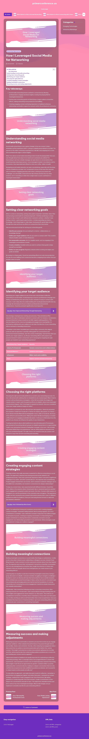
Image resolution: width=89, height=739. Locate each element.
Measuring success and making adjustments (19, 84)
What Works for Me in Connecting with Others (43, 14)
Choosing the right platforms (15, 78)
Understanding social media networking (18, 73)
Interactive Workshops (70, 29)
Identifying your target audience (16, 76)
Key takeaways (13, 71)
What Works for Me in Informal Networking (12, 14)
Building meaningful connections (16, 82)
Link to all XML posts (51, 727)
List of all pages (8, 724)
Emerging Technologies (70, 26)
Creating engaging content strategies (17, 80)
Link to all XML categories (53, 724)
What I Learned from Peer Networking (72, 14)
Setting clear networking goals (15, 75)
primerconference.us (44, 3)
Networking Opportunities (13, 51)
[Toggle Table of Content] (53, 69)
